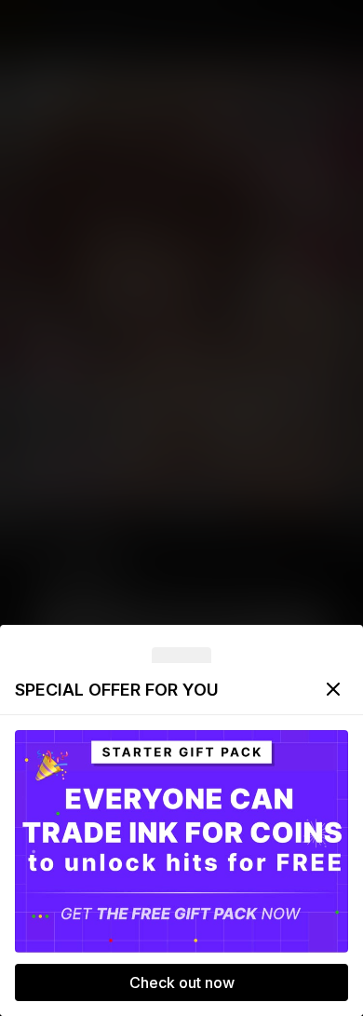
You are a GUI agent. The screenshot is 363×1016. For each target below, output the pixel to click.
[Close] (333, 689)
